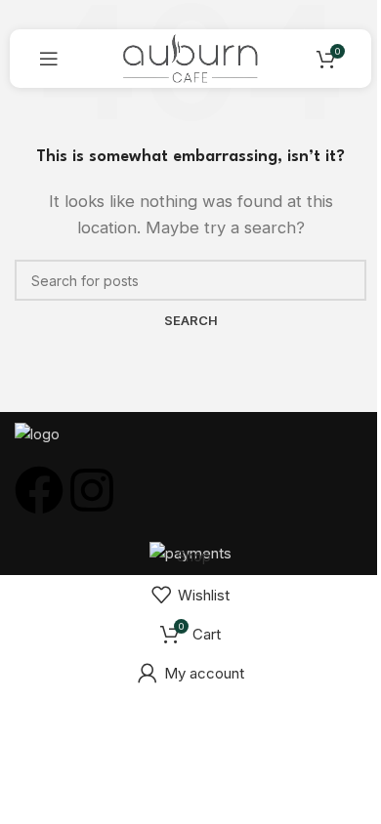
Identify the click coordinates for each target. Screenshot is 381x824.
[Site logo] (191, 57)
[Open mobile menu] (48, 58)
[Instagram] (91, 490)
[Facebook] (39, 490)
